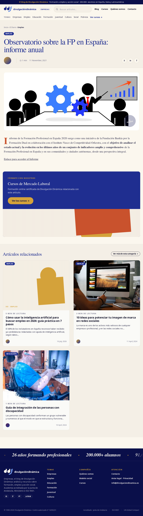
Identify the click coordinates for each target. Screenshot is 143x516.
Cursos (104, 9)
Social (76, 17)
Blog (97, 9)
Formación (48, 17)
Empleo (27, 17)
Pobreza (84, 17)
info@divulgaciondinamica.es (125, 483)
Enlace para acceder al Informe (21, 159)
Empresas (17, 17)
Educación (37, 17)
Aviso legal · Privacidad (122, 478)
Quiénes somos (117, 9)
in (130, 60)
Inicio (6, 27)
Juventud (59, 17)
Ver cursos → (96, 17)
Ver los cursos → (20, 200)
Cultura (68, 17)
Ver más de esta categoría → (125, 253)
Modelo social (85, 478)
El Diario (13, 27)
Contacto (132, 9)
